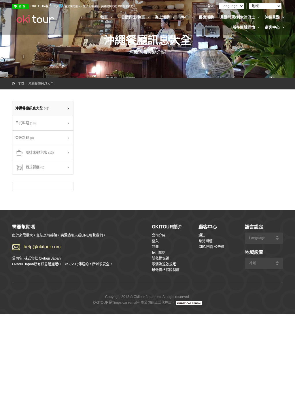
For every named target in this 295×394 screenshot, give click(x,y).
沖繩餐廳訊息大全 (41, 83)
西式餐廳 (35, 167)
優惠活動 (206, 17)
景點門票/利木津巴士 (238, 17)
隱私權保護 (160, 258)
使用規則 (159, 253)
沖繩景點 (273, 17)
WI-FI (184, 17)
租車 (104, 17)
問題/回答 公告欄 (211, 247)
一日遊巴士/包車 (132, 17)
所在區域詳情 (244, 27)
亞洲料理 (24, 138)
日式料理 (25, 123)
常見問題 (205, 241)
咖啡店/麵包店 (40, 153)
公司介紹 (159, 235)
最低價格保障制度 (165, 270)
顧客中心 (273, 27)
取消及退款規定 (164, 264)
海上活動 (163, 17)
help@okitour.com (42, 246)
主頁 (21, 83)
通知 (201, 235)
